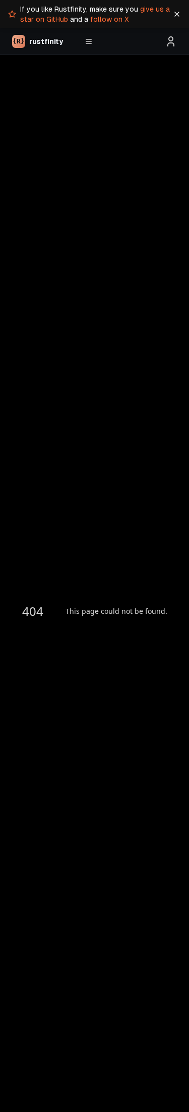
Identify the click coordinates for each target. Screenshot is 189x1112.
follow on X (109, 19)
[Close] (177, 14)
